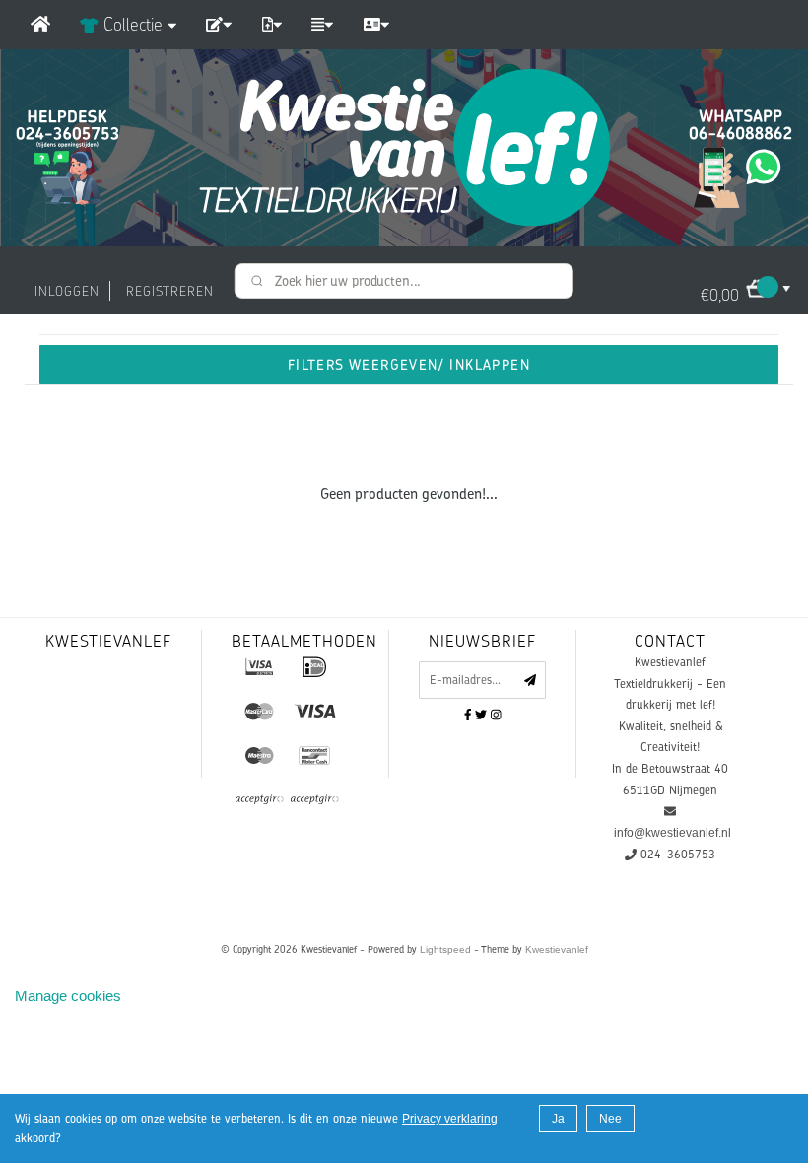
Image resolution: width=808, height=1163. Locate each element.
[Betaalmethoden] (259, 666)
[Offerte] (218, 24)
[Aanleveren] (272, 24)
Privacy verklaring (450, 1119)
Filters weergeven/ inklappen (409, 364)
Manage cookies (68, 996)
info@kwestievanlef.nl (672, 833)
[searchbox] (404, 281)
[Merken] (323, 24)
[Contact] (376, 24)
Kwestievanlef (556, 949)
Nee (610, 1119)
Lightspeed (445, 949)
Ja (558, 1119)
